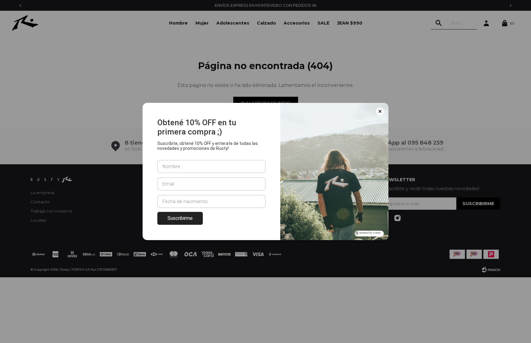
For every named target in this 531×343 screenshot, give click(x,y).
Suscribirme (180, 218)
